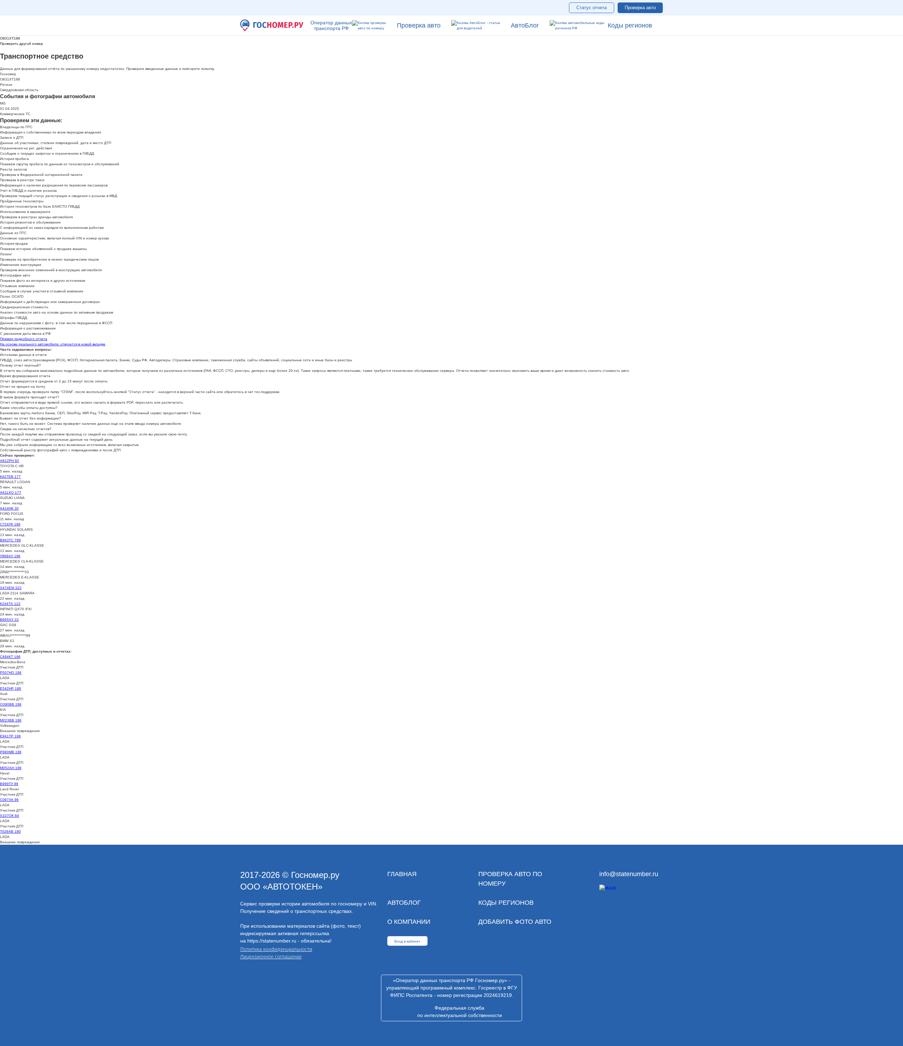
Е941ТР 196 (10, 736)
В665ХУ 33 (9, 620)
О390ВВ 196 (11, 704)
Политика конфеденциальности (276, 949)
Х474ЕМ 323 (11, 588)
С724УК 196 (10, 524)
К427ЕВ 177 (10, 477)
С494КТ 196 (10, 657)
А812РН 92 (9, 461)
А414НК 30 (9, 508)
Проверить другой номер (21, 44)
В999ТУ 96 (9, 784)
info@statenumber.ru (628, 874)
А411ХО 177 (10, 492)
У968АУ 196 (10, 556)
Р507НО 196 (11, 672)
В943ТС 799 (10, 540)
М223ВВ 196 (11, 720)
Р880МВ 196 (11, 752)
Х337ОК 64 (9, 816)
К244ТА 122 (10, 604)
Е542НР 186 (10, 688)
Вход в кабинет (407, 941)
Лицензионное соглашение (271, 957)
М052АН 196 (11, 768)
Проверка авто (640, 7)
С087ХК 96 (9, 800)
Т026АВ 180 (10, 831)
